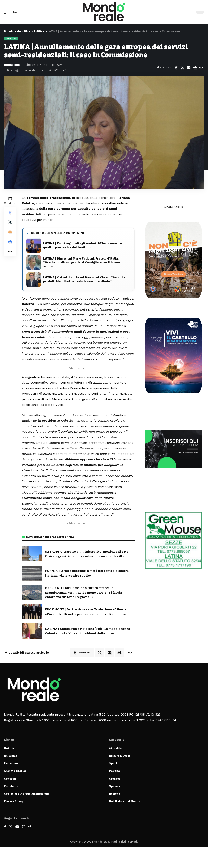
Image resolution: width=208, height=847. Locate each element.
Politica (11, 38)
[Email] (188, 67)
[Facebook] (5, 827)
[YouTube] (17, 827)
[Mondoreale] (104, 12)
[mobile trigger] (7, 12)
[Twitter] (10, 827)
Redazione (12, 65)
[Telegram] (29, 827)
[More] (201, 67)
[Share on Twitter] (182, 67)
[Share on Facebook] (176, 67)
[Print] (195, 67)
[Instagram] (23, 827)
